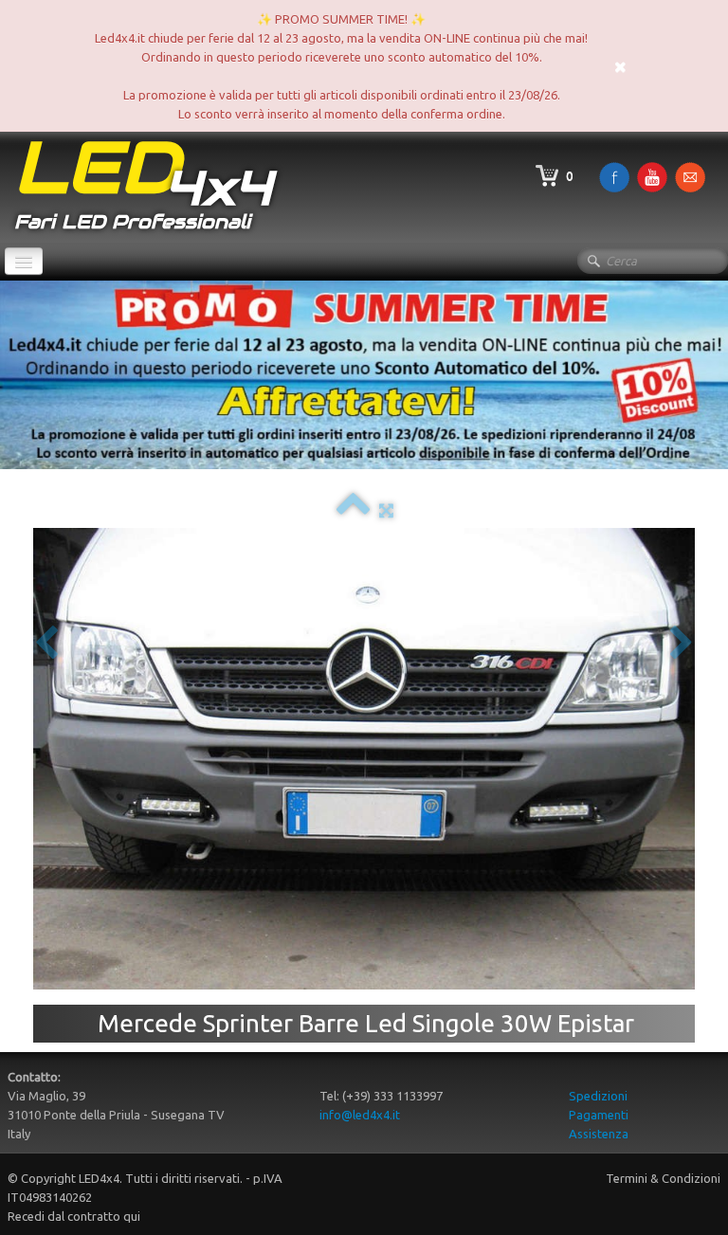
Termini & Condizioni (663, 1178)
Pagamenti (598, 1114)
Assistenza (598, 1133)
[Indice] (353, 510)
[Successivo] (681, 644)
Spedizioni (598, 1095)
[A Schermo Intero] (386, 510)
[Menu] (24, 261)
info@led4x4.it (359, 1114)
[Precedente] (46, 644)
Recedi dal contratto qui (74, 1216)
